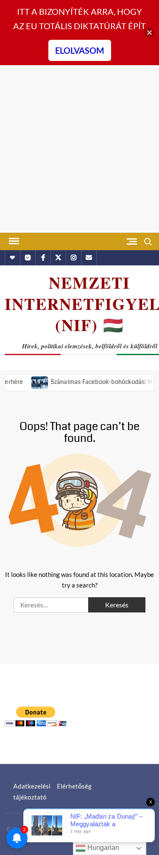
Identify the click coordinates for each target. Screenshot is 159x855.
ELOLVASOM (79, 50)
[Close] (149, 33)
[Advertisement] (79, 148)
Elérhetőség (74, 786)
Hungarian (102, 847)
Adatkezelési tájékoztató (31, 791)
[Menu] (13, 241)
